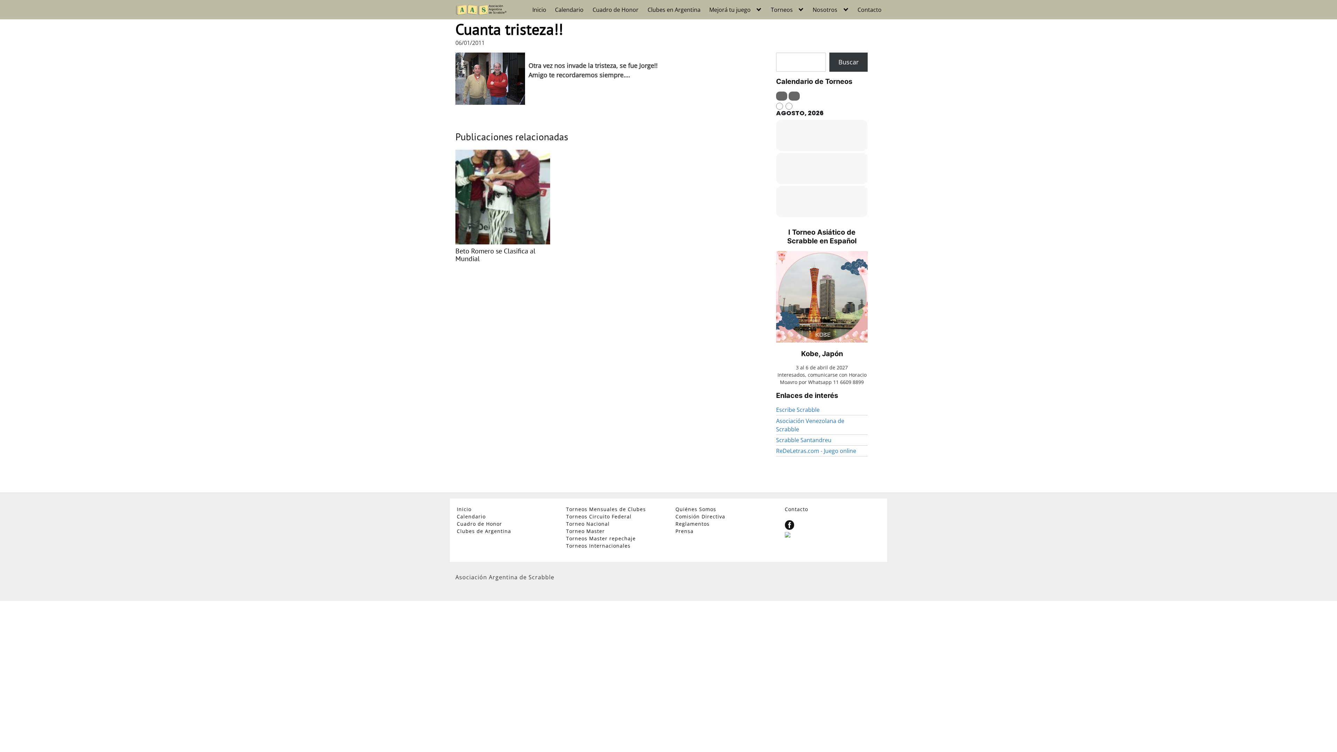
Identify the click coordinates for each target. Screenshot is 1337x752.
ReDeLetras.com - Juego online (816, 451)
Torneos (782, 9)
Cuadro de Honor (616, 9)
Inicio (539, 9)
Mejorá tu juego (730, 9)
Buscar (848, 62)
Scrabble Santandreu (803, 440)
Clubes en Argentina (674, 9)
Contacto (870, 9)
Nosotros (825, 9)
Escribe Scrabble (798, 410)
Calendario (569, 9)
